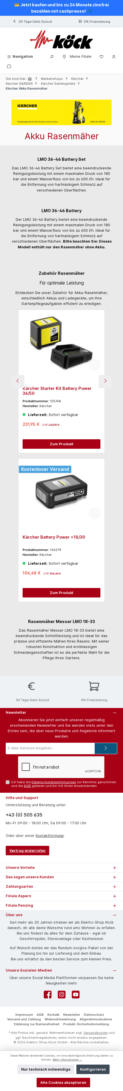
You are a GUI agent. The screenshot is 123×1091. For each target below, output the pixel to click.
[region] (61, 381)
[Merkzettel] (101, 56)
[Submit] (105, 748)
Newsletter (71, 1015)
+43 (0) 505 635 (24, 815)
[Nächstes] (105, 381)
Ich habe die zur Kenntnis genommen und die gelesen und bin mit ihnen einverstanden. (63, 784)
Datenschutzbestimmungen (53, 782)
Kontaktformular (50, 835)
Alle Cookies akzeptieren (63, 1082)
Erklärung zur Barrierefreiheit (36, 1024)
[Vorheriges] (17, 381)
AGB (27, 786)
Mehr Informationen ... (67, 1059)
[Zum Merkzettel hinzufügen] (94, 365)
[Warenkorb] (9, 66)
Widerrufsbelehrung (60, 1019)
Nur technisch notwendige (45, 1069)
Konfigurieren (93, 1069)
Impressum (24, 1015)
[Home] (30, 78)
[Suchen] (51, 56)
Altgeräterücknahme (96, 1019)
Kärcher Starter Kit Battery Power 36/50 (57, 391)
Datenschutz (94, 1015)
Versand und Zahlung (24, 1019)
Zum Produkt (62, 444)
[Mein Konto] (114, 56)
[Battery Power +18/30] (61, 491)
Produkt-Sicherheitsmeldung (86, 1024)
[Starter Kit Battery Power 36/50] (61, 343)
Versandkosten (96, 1033)
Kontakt (53, 1015)
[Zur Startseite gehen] (61, 39)
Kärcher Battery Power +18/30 (54, 537)
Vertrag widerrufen (27, 850)
